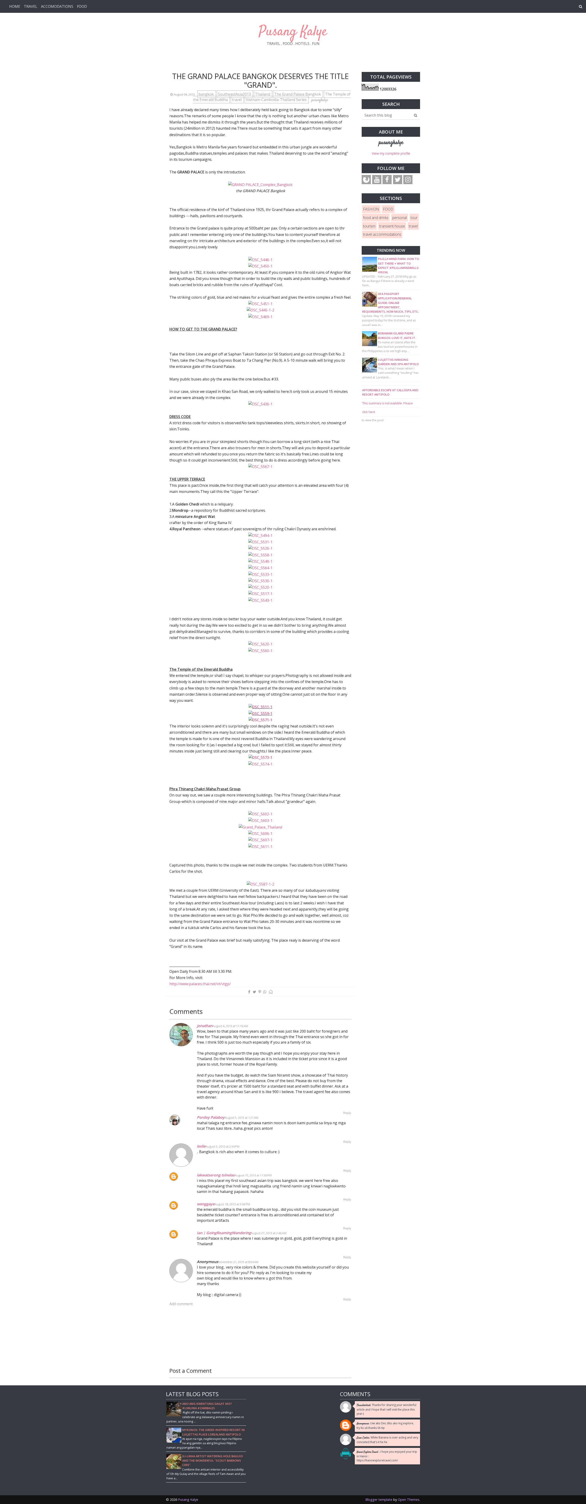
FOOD (82, 6)
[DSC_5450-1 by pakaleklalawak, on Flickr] (260, 265)
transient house (392, 226)
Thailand (263, 94)
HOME (14, 6)
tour (414, 217)
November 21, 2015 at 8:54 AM (238, 1262)
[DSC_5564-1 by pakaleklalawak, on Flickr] (260, 567)
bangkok (206, 94)
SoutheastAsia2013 (235, 94)
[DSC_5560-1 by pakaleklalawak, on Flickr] (260, 650)
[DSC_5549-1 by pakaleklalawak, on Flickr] (260, 561)
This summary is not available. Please (387, 403)
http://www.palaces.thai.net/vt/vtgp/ (200, 983)
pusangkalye (391, 143)
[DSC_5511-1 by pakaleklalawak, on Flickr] (260, 706)
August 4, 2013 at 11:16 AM (230, 1026)
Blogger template (378, 1499)
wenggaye (205, 1203)
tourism (369, 226)
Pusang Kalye (293, 32)
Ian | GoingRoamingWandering (224, 1232)
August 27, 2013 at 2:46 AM (268, 1233)
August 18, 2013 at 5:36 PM (232, 1204)
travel (237, 99)
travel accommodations (382, 234)
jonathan (204, 1025)
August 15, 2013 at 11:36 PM (253, 1175)
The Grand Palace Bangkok (298, 94)
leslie (201, 1146)
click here (368, 412)
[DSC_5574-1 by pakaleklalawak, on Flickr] (260, 763)
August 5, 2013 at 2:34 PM (222, 1146)
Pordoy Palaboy (211, 1117)
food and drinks (375, 217)
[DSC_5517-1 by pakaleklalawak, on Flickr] (260, 593)
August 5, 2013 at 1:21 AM (241, 1118)
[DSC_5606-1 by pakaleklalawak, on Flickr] (260, 833)
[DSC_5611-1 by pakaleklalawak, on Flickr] (260, 846)
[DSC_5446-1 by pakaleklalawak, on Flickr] (260, 259)
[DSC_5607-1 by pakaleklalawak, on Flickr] (260, 839)
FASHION (371, 209)
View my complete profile (391, 153)
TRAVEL (30, 6)
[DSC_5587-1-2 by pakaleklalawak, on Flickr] (260, 883)
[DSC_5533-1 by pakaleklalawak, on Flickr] (260, 574)
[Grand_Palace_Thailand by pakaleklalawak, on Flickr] (260, 826)
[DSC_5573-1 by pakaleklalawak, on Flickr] (260, 757)
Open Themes (408, 1499)
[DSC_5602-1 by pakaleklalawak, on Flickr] (260, 813)
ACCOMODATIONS (57, 6)
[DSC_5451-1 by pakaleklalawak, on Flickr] (260, 303)
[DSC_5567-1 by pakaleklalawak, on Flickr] (260, 466)
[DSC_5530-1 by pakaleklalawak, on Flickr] (260, 580)
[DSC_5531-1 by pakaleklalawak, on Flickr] (260, 541)
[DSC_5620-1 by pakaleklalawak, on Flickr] (260, 643)
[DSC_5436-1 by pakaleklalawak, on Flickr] (260, 403)
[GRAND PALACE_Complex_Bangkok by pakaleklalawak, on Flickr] (260, 184)
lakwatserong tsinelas (216, 1175)
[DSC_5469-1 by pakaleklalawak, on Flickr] (260, 316)
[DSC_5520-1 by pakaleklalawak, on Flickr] (260, 587)
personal (399, 217)
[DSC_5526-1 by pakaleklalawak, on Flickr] (260, 548)
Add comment (181, 1303)
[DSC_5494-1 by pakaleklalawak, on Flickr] (260, 535)
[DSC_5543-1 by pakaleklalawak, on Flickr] (260, 600)
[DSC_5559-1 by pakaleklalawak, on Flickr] (260, 713)
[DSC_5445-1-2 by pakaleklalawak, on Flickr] (260, 309)
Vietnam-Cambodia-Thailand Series (276, 99)
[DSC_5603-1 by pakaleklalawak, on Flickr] (260, 820)
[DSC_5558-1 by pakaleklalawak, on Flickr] (260, 554)
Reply (347, 1113)
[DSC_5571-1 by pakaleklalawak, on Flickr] (260, 719)
